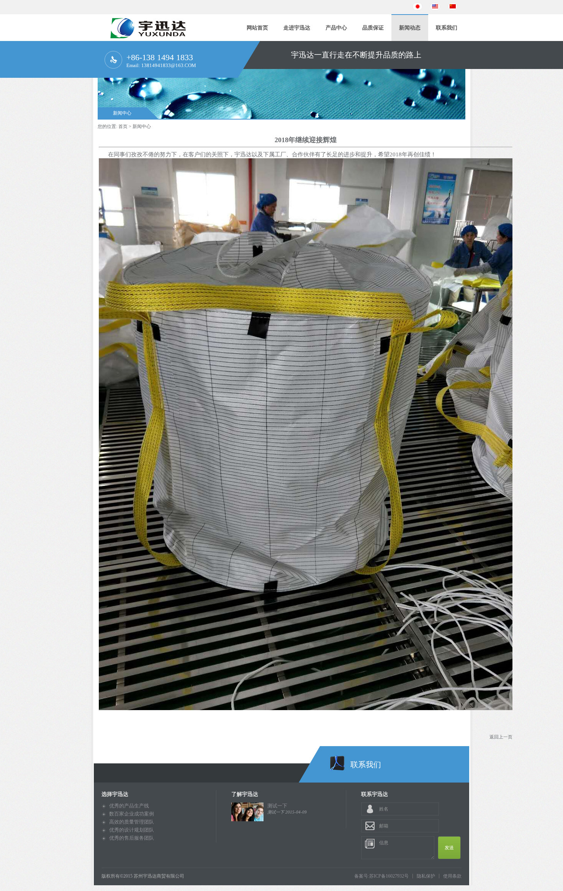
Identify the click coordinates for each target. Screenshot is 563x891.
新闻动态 (410, 28)
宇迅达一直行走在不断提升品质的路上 (356, 46)
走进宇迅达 (296, 28)
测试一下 (277, 806)
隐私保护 (426, 876)
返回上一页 (500, 737)
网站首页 (257, 28)
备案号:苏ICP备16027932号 (381, 876)
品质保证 (373, 28)
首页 (123, 126)
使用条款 (452, 876)
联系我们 (446, 28)
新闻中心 (122, 113)
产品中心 (336, 28)
